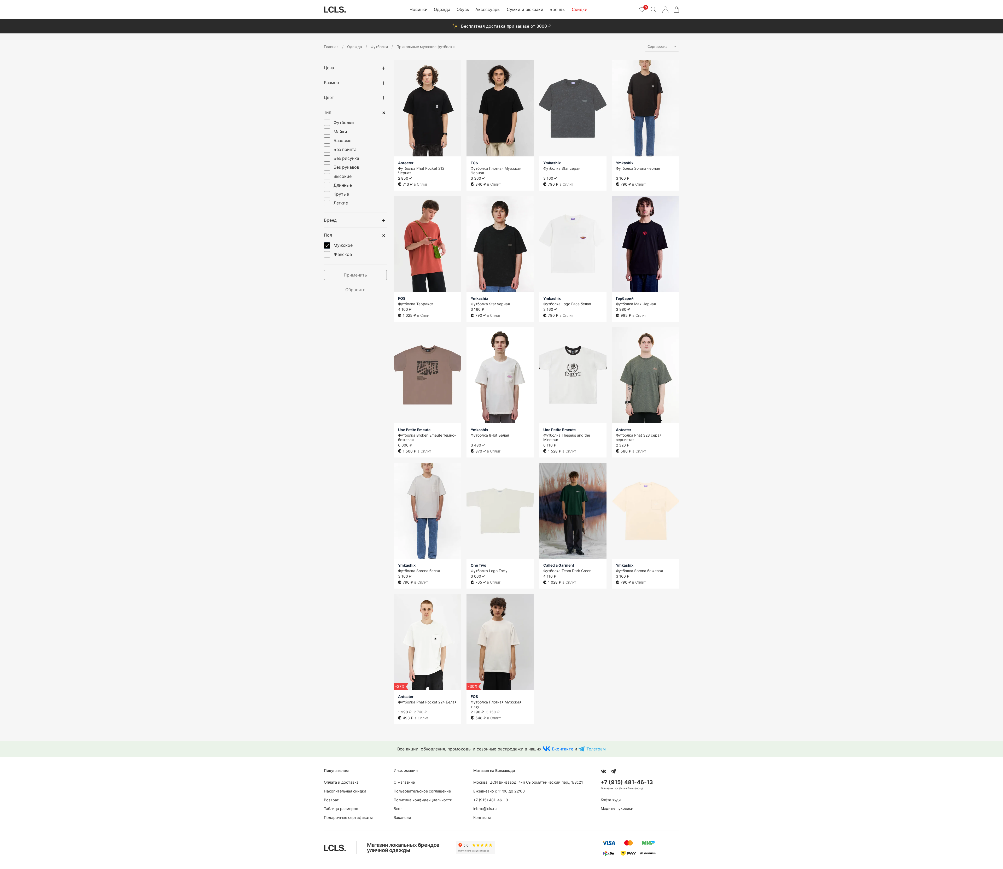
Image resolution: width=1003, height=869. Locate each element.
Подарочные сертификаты (348, 817)
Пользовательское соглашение (422, 791)
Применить (355, 275)
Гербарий (625, 298)
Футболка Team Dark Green (567, 570)
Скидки (579, 9)
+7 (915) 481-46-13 (490, 800)
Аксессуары (487, 9)
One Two (478, 565)
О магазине (404, 782)
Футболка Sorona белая (419, 570)
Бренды (557, 9)
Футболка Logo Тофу (489, 570)
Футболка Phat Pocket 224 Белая (427, 702)
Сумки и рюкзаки (525, 9)
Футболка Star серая (561, 168)
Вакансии (402, 817)
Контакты (482, 817)
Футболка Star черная (490, 304)
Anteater (405, 163)
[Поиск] (653, 9)
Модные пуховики (617, 808)
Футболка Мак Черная (636, 304)
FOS (474, 163)
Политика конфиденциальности (423, 800)
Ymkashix (552, 163)
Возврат (331, 800)
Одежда (442, 9)
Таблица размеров (341, 808)
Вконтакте (562, 748)
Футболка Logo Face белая (567, 304)
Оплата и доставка (341, 782)
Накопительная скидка (345, 791)
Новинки (419, 9)
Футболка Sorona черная (638, 168)
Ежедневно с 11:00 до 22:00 (499, 791)
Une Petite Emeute (414, 429)
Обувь (463, 9)
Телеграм (596, 748)
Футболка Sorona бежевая (639, 570)
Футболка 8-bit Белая (490, 435)
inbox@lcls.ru (485, 808)
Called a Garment (558, 565)
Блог (398, 808)
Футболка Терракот (415, 304)
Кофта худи (611, 799)
